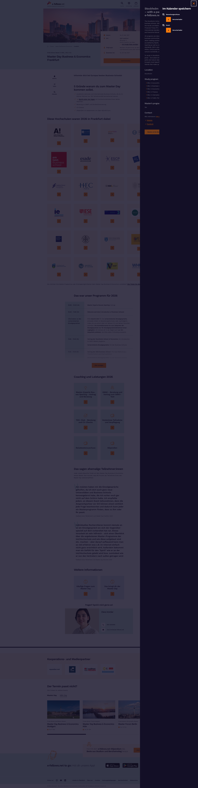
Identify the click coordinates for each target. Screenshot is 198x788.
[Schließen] (193, 3)
